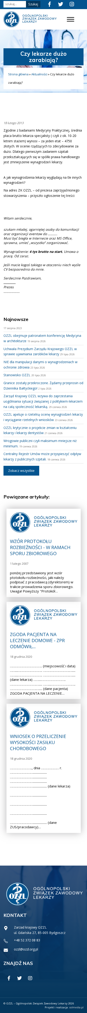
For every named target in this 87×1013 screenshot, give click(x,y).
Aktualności (39, 74)
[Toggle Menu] (70, 19)
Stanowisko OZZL (16, 375)
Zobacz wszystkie (21, 470)
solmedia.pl (76, 1007)
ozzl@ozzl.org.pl (26, 949)
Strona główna (18, 74)
